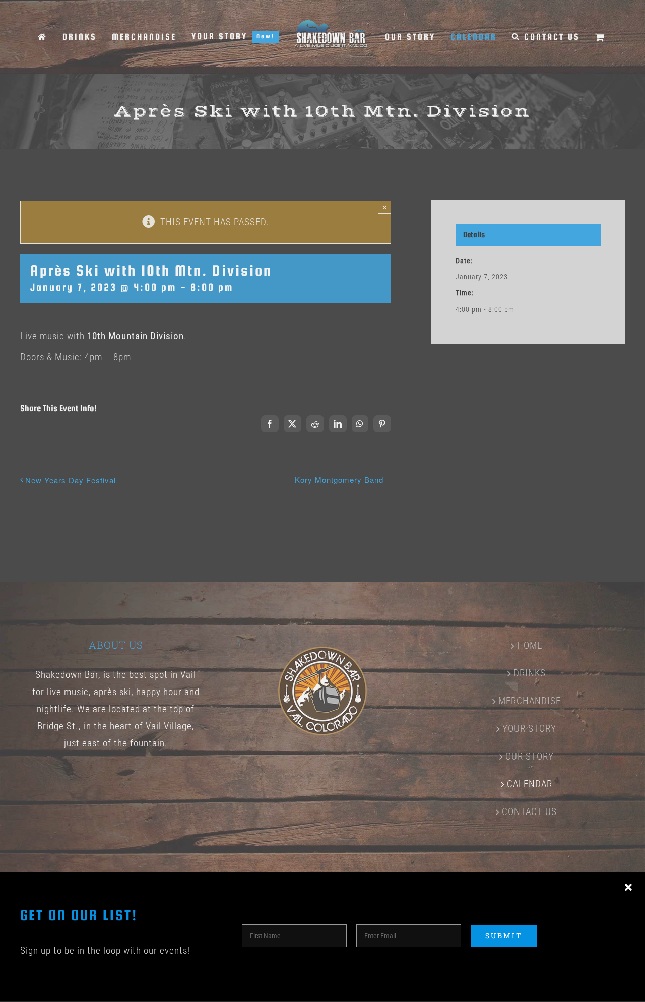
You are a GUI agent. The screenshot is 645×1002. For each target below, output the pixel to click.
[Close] (628, 887)
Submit (504, 936)
